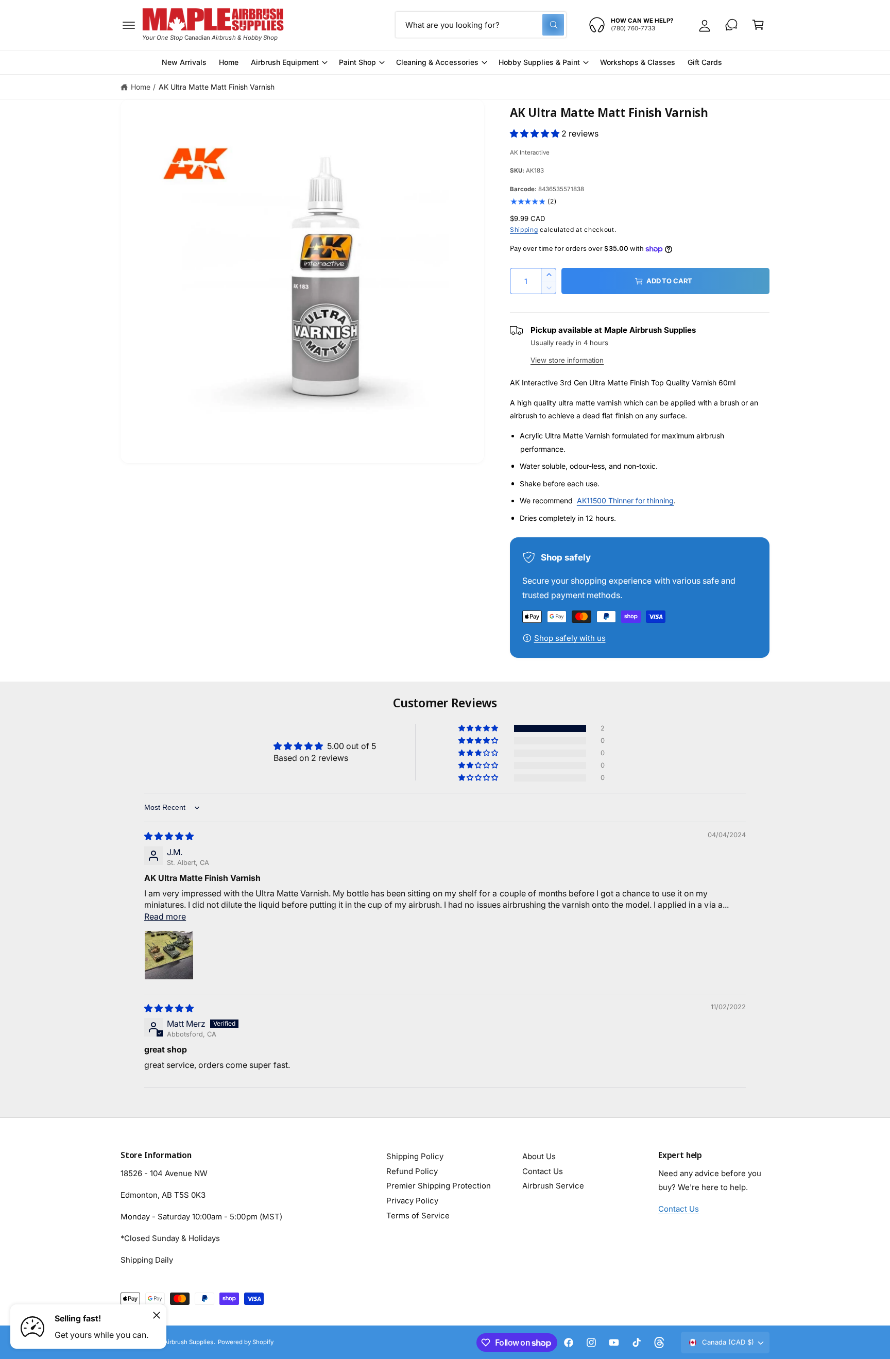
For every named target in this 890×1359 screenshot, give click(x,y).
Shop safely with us (570, 638)
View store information (567, 360)
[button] (128, 24)
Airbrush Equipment (285, 62)
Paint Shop (357, 62)
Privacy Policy (412, 1200)
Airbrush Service (553, 1186)
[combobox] (481, 24)
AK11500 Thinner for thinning (625, 500)
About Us (539, 1156)
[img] (169, 836)
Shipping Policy (414, 1156)
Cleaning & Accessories (437, 62)
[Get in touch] (731, 24)
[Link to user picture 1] (169, 955)
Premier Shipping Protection (438, 1186)
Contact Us (542, 1171)
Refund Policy (412, 1171)
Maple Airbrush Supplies (179, 1342)
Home (140, 86)
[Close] (156, 1315)
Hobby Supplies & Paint (539, 62)
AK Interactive (530, 152)
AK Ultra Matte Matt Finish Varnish (217, 86)
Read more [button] (165, 916)
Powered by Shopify (245, 1342)
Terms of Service (418, 1215)
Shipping (524, 229)
